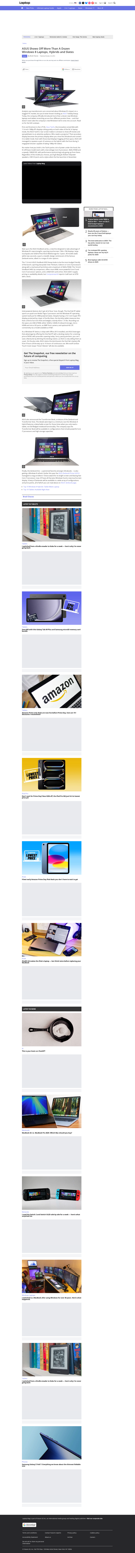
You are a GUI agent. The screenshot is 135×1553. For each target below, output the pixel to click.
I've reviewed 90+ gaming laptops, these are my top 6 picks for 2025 (98, 252)
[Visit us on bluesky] (86, 3)
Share (26, 69)
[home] (22, 8)
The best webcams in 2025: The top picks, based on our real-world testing (99, 243)
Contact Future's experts (53, 1533)
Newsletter (78, 69)
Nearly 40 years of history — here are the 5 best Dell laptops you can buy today (99, 233)
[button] (111, 3)
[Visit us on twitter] (83, 3)
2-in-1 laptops (39, 37)
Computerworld (52, 274)
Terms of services (47, 373)
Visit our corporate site (94, 1518)
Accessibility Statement (30, 1537)
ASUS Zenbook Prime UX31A (69, 473)
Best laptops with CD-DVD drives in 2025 (98, 261)
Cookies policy (94, 1533)
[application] (51, 182)
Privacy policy (72, 1533)
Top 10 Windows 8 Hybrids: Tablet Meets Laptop (41, 487)
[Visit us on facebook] (80, 3)
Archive (70, 1537)
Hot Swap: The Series (80, 37)
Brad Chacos (34, 56)
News (24, 56)
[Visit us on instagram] (89, 3)
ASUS (65, 113)
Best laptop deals (98, 37)
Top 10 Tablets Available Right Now (36, 489)
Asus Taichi (50, 127)
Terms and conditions (29, 1533)
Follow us (67, 69)
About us (48, 1537)
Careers (92, 1537)
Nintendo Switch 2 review (58, 37)
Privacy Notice (28, 375)
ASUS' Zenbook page (68, 483)
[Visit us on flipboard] (92, 3)
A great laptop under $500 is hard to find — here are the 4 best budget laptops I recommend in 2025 (98, 223)
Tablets (24, 43)
